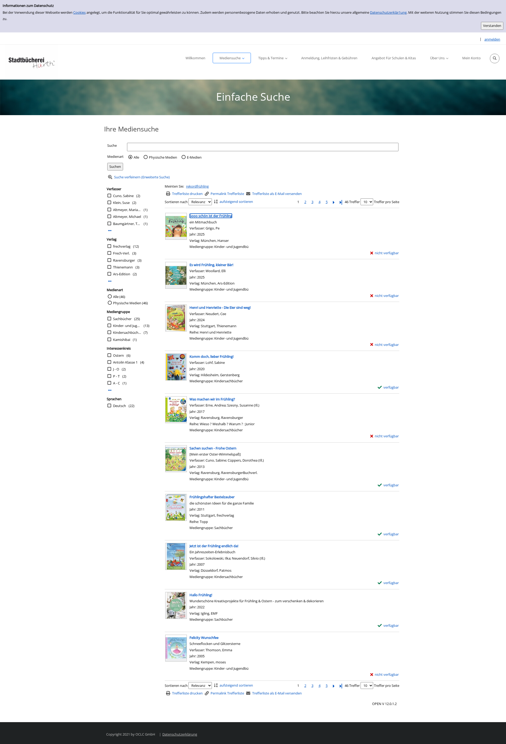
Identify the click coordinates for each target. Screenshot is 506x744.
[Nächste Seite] (333, 202)
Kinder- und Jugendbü (127, 325)
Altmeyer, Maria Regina (127, 209)
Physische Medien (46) (130, 303)
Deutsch (119, 405)
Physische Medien (163, 157)
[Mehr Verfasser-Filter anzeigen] (110, 231)
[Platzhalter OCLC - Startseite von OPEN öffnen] (31, 62)
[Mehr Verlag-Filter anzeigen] (110, 281)
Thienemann (123, 267)
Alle (136, 157)
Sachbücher (122, 318)
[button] (494, 58)
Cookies (79, 12)
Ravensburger (124, 260)
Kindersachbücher (127, 332)
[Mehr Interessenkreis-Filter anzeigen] (110, 390)
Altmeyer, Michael (127, 216)
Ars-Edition (121, 274)
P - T (116, 376)
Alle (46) (119, 296)
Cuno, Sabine (123, 195)
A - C (116, 383)
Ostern (118, 355)
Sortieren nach (176, 201)
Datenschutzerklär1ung (388, 12)
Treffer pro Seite (386, 201)
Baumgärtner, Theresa (127, 223)
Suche (112, 145)
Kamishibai (121, 339)
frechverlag (121, 246)
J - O (116, 369)
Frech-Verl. (121, 253)
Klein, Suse (121, 202)
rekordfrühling (197, 186)
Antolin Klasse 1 (125, 362)
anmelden (492, 39)
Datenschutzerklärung (179, 734)
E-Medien (194, 157)
